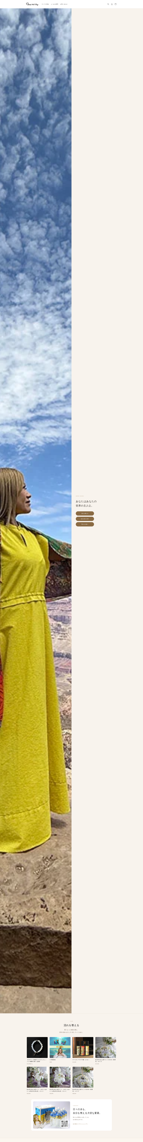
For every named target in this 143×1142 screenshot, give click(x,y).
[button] (108, 4)
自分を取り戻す (85, 519)
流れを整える (84, 513)
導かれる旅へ (84, 524)
